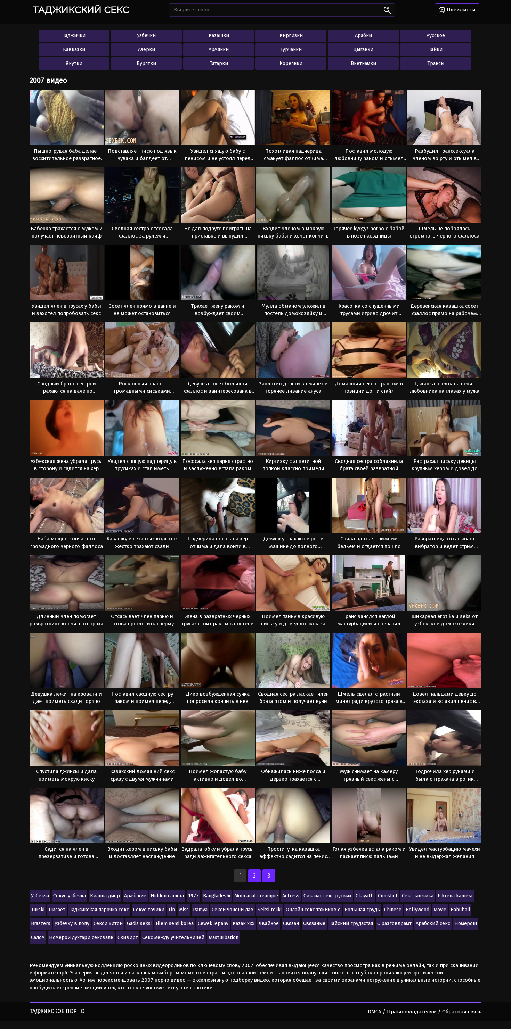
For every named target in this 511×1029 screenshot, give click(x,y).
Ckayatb (365, 896)
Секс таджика (417, 896)
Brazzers (40, 924)
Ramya (200, 910)
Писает (57, 910)
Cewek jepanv (213, 924)
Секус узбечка (69, 896)
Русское (435, 36)
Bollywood (417, 910)
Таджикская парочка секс (99, 910)
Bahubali (460, 910)
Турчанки (291, 49)
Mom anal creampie (256, 896)
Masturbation (223, 937)
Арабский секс (433, 924)
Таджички (74, 36)
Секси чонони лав (232, 910)
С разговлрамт (394, 924)
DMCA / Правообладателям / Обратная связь (424, 1012)
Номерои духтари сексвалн (81, 937)
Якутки (74, 63)
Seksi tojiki (270, 910)
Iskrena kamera (455, 896)
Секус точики (148, 910)
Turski (37, 910)
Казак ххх (243, 924)
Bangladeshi (216, 896)
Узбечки (146, 36)
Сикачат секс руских (327, 896)
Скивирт (127, 937)
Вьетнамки (363, 63)
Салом (38, 937)
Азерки (146, 49)
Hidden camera (167, 896)
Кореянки (290, 63)
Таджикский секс (81, 9)
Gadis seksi (139, 924)
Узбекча (40, 896)
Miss (184, 910)
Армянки (219, 49)
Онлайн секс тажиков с (313, 910)
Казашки (219, 36)
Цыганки (363, 49)
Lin (172, 910)
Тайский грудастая (351, 924)
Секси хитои (108, 924)
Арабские (135, 896)
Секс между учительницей (173, 937)
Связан (291, 924)
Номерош (465, 924)
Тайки (436, 49)
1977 (193, 896)
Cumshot (388, 896)
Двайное (269, 924)
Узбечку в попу (72, 924)
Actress (290, 896)
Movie (439, 910)
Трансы (435, 63)
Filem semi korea (175, 924)
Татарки (219, 63)
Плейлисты (460, 10)
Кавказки (74, 49)
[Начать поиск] (387, 10)
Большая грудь (362, 910)
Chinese (393, 910)
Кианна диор (105, 896)
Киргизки (291, 36)
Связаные (314, 924)
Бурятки (146, 63)
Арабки (363, 36)
